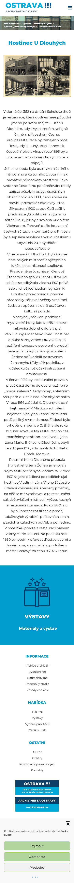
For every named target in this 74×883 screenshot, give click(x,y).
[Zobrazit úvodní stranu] (28, 7)
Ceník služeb (37, 730)
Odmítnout (37, 857)
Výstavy (37, 718)
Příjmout (37, 846)
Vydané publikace (37, 724)
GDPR (37, 752)
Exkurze (37, 712)
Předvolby (37, 867)
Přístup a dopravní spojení (37, 764)
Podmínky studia (37, 684)
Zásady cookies (37, 690)
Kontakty (37, 770)
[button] (68, 824)
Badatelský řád (37, 678)
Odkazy (37, 758)
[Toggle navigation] (69, 7)
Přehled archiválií (37, 665)
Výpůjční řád (37, 671)
